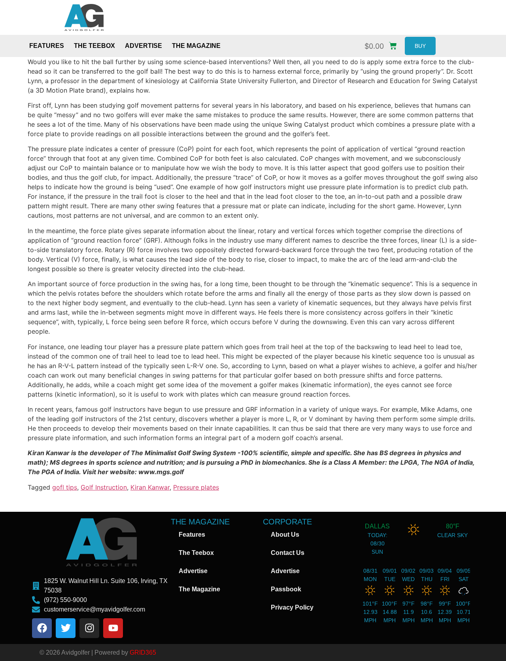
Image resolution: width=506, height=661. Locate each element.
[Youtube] (113, 628)
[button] (382, 44)
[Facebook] (42, 628)
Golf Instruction (104, 487)
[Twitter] (66, 628)
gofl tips (64, 487)
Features (46, 45)
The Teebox (94, 45)
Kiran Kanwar (150, 487)
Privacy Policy (292, 607)
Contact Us (287, 552)
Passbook (286, 589)
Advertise (143, 45)
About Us (285, 534)
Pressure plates (196, 487)
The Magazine (196, 45)
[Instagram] (89, 628)
